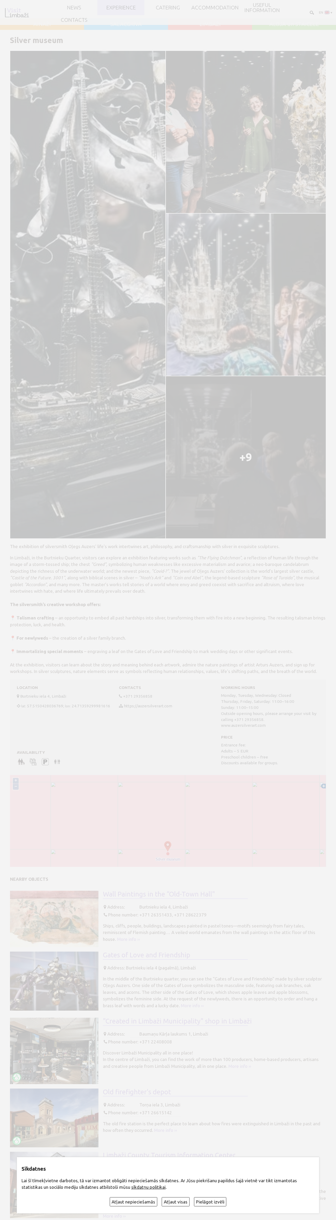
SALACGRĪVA (126, 24)
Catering (168, 7)
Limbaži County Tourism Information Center (169, 1155)
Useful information (262, 7)
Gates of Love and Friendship (146, 955)
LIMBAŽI (210, 24)
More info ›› (128, 939)
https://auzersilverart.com (148, 706)
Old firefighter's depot (137, 1092)
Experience (121, 7)
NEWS (74, 7)
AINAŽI (42, 24)
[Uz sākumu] (17, 12)
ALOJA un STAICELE (294, 24)
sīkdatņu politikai (148, 1187)
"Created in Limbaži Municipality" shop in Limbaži (177, 1021)
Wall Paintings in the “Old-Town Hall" (159, 894)
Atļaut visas (175, 1201)
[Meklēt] (311, 12)
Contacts (74, 20)
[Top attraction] (16, 1077)
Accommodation (215, 7)
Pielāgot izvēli (210, 1201)
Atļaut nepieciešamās (133, 1201)
